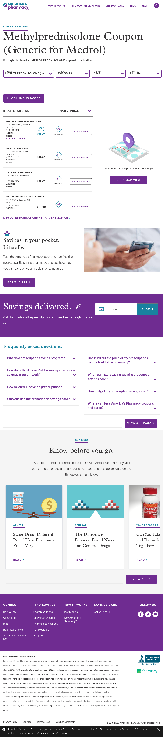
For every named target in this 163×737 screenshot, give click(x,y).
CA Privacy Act (104, 729)
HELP (144, 6)
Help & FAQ (9, 612)
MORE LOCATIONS (14, 139)
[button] (28, 74)
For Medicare (41, 629)
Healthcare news (13, 629)
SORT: (64, 110)
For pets (38, 635)
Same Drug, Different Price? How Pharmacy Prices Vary (33, 540)
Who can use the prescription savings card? (38, 399)
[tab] (41, 358)
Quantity (134, 71)
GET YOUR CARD (115, 6)
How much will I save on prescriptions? (34, 387)
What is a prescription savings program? (36, 358)
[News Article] (34, 504)
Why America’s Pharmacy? (72, 620)
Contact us (9, 618)
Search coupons (43, 612)
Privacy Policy (71, 729)
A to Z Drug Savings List (14, 637)
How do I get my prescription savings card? (118, 391)
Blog (133, 6)
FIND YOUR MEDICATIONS (85, 6)
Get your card (102, 612)
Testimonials (71, 612)
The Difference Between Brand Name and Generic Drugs (95, 540)
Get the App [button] (17, 282)
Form (61, 71)
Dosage (98, 71)
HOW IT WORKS (56, 6)
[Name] (141, 614)
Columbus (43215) (26, 98)
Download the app (44, 618)
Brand (9, 71)
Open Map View (129, 180)
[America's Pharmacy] (16, 6)
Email (114, 309)
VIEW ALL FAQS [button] (139, 423)
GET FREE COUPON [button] (80, 131)
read (18, 559)
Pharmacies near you (45, 624)
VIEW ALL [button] (140, 579)
